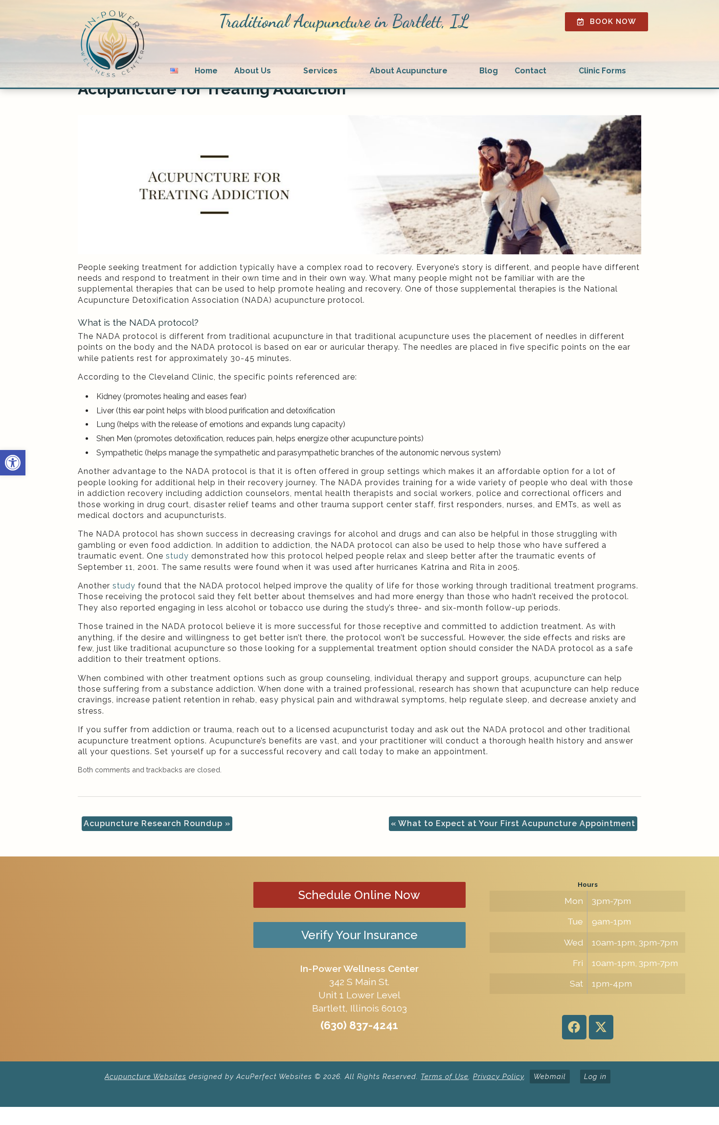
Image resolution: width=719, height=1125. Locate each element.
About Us (252, 70)
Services (320, 70)
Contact (530, 70)
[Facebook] (574, 1027)
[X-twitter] (601, 1027)
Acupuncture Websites (145, 1076)
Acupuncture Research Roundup (157, 823)
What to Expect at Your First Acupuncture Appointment (513, 823)
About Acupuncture (409, 70)
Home (206, 70)
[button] (12, 462)
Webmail (550, 1076)
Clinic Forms (602, 70)
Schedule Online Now (359, 895)
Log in (595, 1076)
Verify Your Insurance (359, 935)
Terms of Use (445, 1076)
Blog (488, 70)
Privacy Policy (498, 1076)
